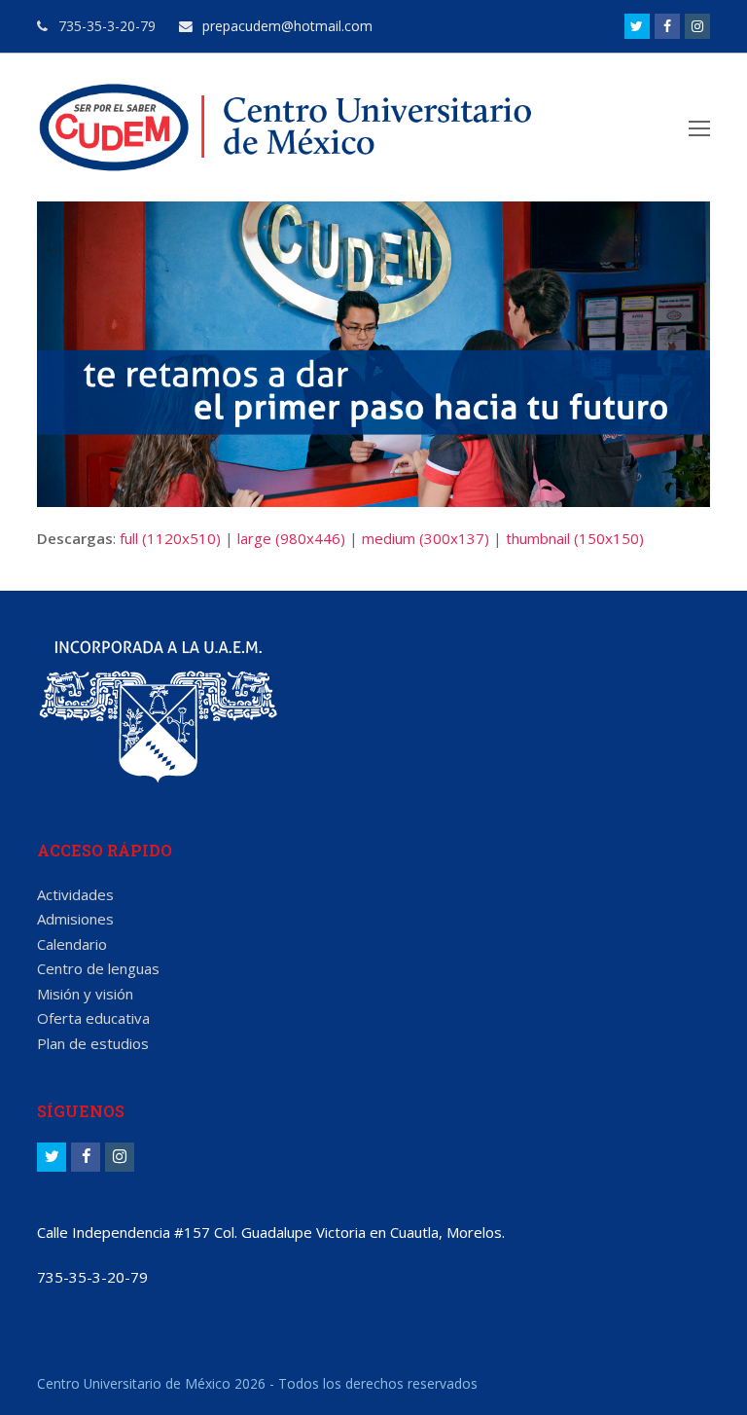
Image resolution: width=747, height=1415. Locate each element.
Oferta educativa (93, 1018)
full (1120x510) (170, 538)
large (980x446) (291, 538)
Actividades (75, 894)
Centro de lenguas (98, 968)
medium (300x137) (425, 538)
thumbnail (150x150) (575, 538)
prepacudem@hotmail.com (285, 26)
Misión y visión (85, 993)
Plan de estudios (93, 1043)
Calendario (72, 944)
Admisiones (75, 918)
